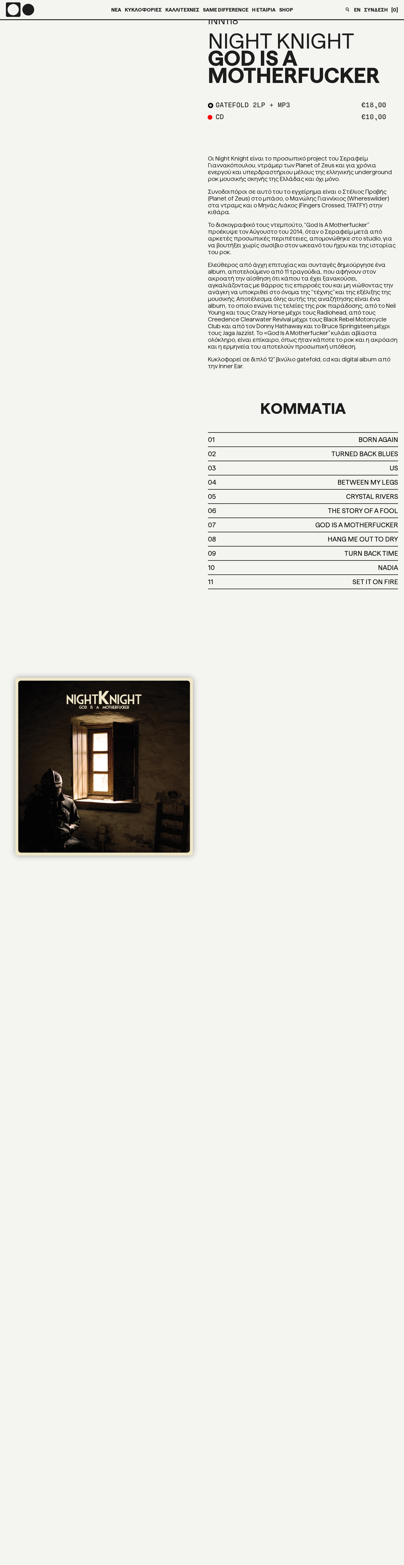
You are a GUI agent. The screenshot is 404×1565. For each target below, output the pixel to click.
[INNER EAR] (20, 9)
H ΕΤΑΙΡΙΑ (264, 10)
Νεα (116, 10)
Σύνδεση (376, 10)
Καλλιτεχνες (182, 10)
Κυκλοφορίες (143, 10)
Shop (286, 10)
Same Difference (225, 10)
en (357, 10)
